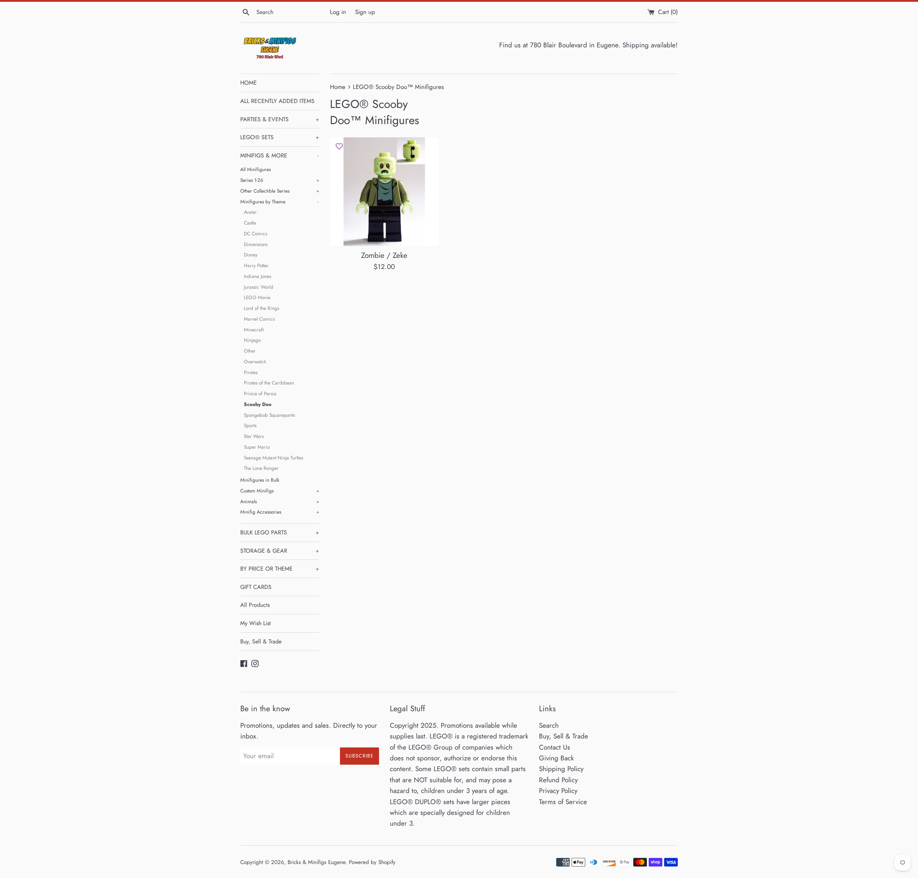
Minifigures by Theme (279, 201)
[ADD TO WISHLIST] (339, 146)
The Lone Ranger (261, 468)
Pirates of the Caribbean (269, 382)
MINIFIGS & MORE (279, 155)
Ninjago (252, 340)
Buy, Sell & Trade (260, 641)
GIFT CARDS (255, 587)
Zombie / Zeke (384, 255)
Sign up (365, 12)
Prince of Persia (260, 393)
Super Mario (257, 446)
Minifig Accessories (279, 511)
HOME (248, 83)
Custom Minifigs (279, 490)
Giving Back (556, 758)
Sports (250, 425)
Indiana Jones (257, 276)
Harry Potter (256, 265)
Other (250, 350)
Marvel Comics (259, 318)
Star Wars (254, 436)
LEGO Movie (257, 297)
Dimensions (256, 244)
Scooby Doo (257, 404)
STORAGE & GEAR (279, 551)
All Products (255, 605)
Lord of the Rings (261, 308)
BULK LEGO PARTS (279, 532)
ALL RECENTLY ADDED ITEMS (277, 101)
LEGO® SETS (279, 137)
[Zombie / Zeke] (384, 191)
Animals (279, 501)
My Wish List (255, 623)
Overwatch (255, 361)
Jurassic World (258, 287)
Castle (250, 222)
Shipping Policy (561, 769)
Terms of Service (563, 802)
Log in (338, 12)
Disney (250, 254)
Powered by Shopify (372, 862)
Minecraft (254, 329)
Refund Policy (558, 780)
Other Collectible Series (279, 190)
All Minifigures (255, 169)
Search (549, 725)
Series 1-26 (279, 180)
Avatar (250, 212)
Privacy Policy (558, 791)
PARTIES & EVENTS (279, 119)
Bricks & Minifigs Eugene (316, 862)
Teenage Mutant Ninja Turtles (273, 457)
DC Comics (255, 233)
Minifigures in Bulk (259, 479)
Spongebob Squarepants (269, 415)
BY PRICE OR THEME (279, 569)
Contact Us (554, 747)
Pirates (250, 372)
